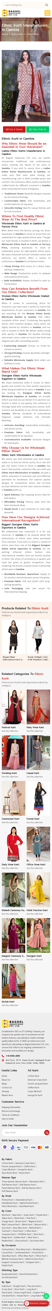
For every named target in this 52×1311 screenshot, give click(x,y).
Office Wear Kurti (36, 864)
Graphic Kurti (39, 1292)
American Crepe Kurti (37, 1079)
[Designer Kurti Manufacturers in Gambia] (38, 935)
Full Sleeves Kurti (9, 1184)
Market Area (7, 1095)
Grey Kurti (6, 1228)
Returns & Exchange (11, 1111)
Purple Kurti (41, 1215)
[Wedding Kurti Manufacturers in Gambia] (13, 752)
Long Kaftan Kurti (38, 1295)
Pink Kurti (30, 1218)
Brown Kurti (20, 1221)
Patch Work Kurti (9, 1206)
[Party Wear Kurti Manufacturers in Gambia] (38, 707)
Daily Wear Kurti (10, 864)
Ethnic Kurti (41, 1256)
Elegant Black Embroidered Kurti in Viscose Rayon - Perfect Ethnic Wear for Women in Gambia (13, 658)
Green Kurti (29, 1215)
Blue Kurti (17, 1215)
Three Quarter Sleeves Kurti (14, 1181)
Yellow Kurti (7, 1218)
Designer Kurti (34, 956)
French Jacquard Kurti (38, 1083)
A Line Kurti (7, 1289)
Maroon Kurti (40, 1224)
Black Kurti (19, 1218)
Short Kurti (19, 1289)
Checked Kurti (8, 1295)
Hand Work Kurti (26, 1206)
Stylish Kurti (8, 1001)
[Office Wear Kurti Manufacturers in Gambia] (38, 844)
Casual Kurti (33, 773)
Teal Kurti (6, 1231)
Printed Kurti (7, 1200)
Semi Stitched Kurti (28, 1274)
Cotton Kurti (33, 1076)
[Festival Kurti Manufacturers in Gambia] (13, 707)
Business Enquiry (38, 1303)
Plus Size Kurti (34, 1286)
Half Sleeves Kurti (27, 1184)
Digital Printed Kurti (29, 1203)
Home (5, 34)
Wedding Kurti (9, 773)
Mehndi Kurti (35, 1228)
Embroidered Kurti (24, 1200)
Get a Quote (16, 129)
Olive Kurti (38, 1234)
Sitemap (5, 1091)
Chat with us (39, 129)
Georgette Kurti (35, 1095)
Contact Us (7, 1087)
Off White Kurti (24, 1234)
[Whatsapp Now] (46, 1296)
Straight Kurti (19, 1286)
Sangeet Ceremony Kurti (13, 956)
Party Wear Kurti (35, 727)
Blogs (4, 1083)
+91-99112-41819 (13, 1056)
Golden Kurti (19, 1237)
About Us (6, 1079)
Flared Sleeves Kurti (11, 1188)
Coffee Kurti (30, 1231)
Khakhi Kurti (7, 1240)
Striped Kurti (22, 1295)
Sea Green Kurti (37, 1240)
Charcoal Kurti (21, 1240)
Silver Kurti (32, 1237)
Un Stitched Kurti (9, 1277)
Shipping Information (11, 1107)
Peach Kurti (18, 1231)
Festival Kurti (9, 727)
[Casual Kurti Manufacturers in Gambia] (38, 752)
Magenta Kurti (35, 1221)
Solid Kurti (6, 1286)
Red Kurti (6, 1215)
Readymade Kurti (9, 1274)
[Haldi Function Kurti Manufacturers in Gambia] (38, 889)
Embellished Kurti (9, 1203)
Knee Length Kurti (22, 1292)
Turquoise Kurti (9, 1234)
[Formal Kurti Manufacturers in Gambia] (38, 798)
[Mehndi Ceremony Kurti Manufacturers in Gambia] (13, 889)
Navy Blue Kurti (20, 1228)
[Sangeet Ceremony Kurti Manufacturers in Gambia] (13, 935)
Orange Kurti (7, 1221)
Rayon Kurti (24, 1173)
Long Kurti (31, 1289)
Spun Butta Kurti (9, 1173)
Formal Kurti (33, 819)
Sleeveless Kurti (36, 1181)
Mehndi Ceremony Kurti (13, 910)
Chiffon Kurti (33, 1087)
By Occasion (17, 34)
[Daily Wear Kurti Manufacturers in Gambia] (13, 844)
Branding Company (21, 1308)
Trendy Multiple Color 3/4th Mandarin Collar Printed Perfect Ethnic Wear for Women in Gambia (38, 658)
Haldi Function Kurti (37, 910)
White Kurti (27, 1224)
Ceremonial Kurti (10, 819)
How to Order (8, 1118)
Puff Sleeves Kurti (10, 1191)
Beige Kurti (7, 1237)
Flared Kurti (7, 1292)
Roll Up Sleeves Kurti (31, 1188)
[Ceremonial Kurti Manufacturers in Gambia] (13, 798)
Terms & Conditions (10, 1115)
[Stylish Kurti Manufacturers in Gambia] (13, 981)
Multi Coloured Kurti (11, 1224)
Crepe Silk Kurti (35, 1091)
